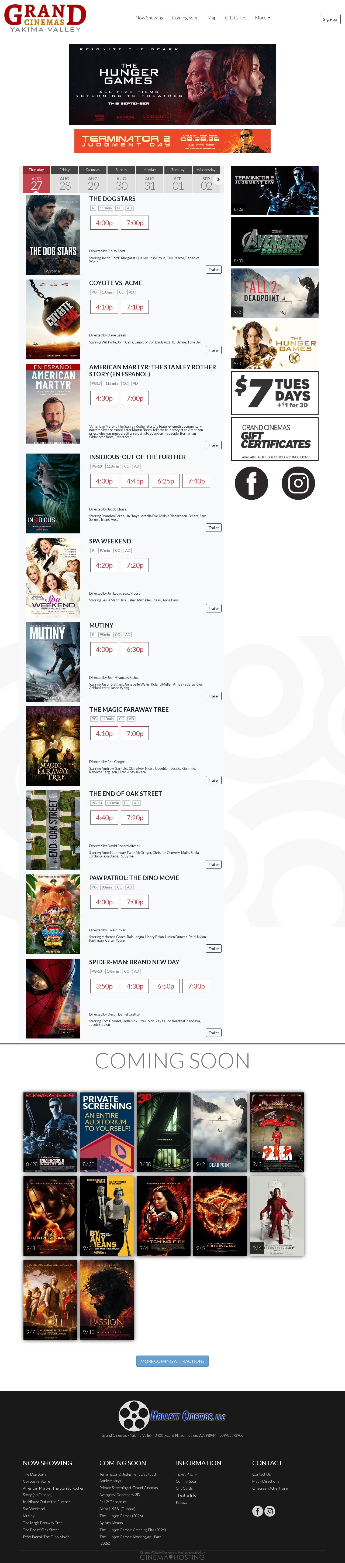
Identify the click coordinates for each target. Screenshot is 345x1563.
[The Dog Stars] (53, 234)
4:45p (135, 481)
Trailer (213, 269)
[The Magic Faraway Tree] (53, 745)
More (261, 18)
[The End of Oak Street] (53, 829)
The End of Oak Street (41, 1529)
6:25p (165, 481)
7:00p (135, 223)
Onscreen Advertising (270, 1488)
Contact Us (261, 1474)
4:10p (104, 307)
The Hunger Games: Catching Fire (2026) (132, 1529)
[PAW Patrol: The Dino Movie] (53, 913)
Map (211, 18)
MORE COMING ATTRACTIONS (172, 1361)
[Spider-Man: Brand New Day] (53, 997)
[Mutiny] (53, 660)
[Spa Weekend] (53, 576)
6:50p (165, 986)
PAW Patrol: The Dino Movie (46, 1536)
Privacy (182, 1502)
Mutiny (28, 1515)
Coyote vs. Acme (36, 1481)
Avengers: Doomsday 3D (119, 1494)
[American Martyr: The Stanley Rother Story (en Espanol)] (53, 403)
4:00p (104, 223)
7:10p (135, 307)
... (133, 437)
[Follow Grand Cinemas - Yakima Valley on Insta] (269, 1511)
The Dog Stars (34, 1474)
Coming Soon (185, 18)
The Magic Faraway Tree (43, 1522)
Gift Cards (235, 18)
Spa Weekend (34, 1508)
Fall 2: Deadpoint (113, 1501)
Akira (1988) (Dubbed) (117, 1508)
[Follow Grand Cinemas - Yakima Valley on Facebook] (257, 1511)
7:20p (135, 565)
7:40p (196, 481)
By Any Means (111, 1522)
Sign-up (330, 19)
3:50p (104, 986)
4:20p (104, 565)
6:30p (135, 649)
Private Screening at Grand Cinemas (128, 1487)
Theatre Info (186, 1495)
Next (218, 179)
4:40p (104, 817)
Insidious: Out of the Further (46, 1501)
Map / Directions (266, 1481)
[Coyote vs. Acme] (53, 318)
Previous (24, 179)
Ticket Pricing (186, 1474)
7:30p (196, 986)
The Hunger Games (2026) (121, 1515)
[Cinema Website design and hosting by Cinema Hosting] (172, 1555)
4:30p (104, 398)
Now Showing (149, 18)
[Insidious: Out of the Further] (53, 492)
